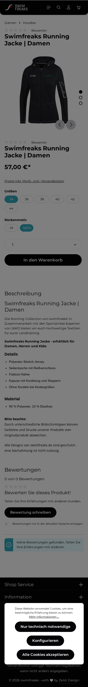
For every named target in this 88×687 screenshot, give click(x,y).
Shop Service (19, 584)
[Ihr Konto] (68, 7)
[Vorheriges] (60, 124)
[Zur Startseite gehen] (16, 7)
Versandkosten (18, 666)
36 (27, 199)
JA (11, 228)
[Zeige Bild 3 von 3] (80, 103)
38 (42, 199)
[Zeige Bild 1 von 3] (80, 91)
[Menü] (48, 7)
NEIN (27, 228)
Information (18, 597)
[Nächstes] (71, 124)
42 (73, 199)
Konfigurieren (45, 640)
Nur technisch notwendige (45, 626)
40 (57, 199)
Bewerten (39, 30)
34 (11, 199)
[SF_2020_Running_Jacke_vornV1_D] (44, 90)
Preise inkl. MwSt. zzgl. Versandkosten (34, 181)
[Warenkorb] (78, 7)
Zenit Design (69, 680)
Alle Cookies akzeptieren (45, 654)
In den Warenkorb (43, 260)
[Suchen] (58, 7)
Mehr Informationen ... (44, 616)
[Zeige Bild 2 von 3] (80, 97)
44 (11, 208)
